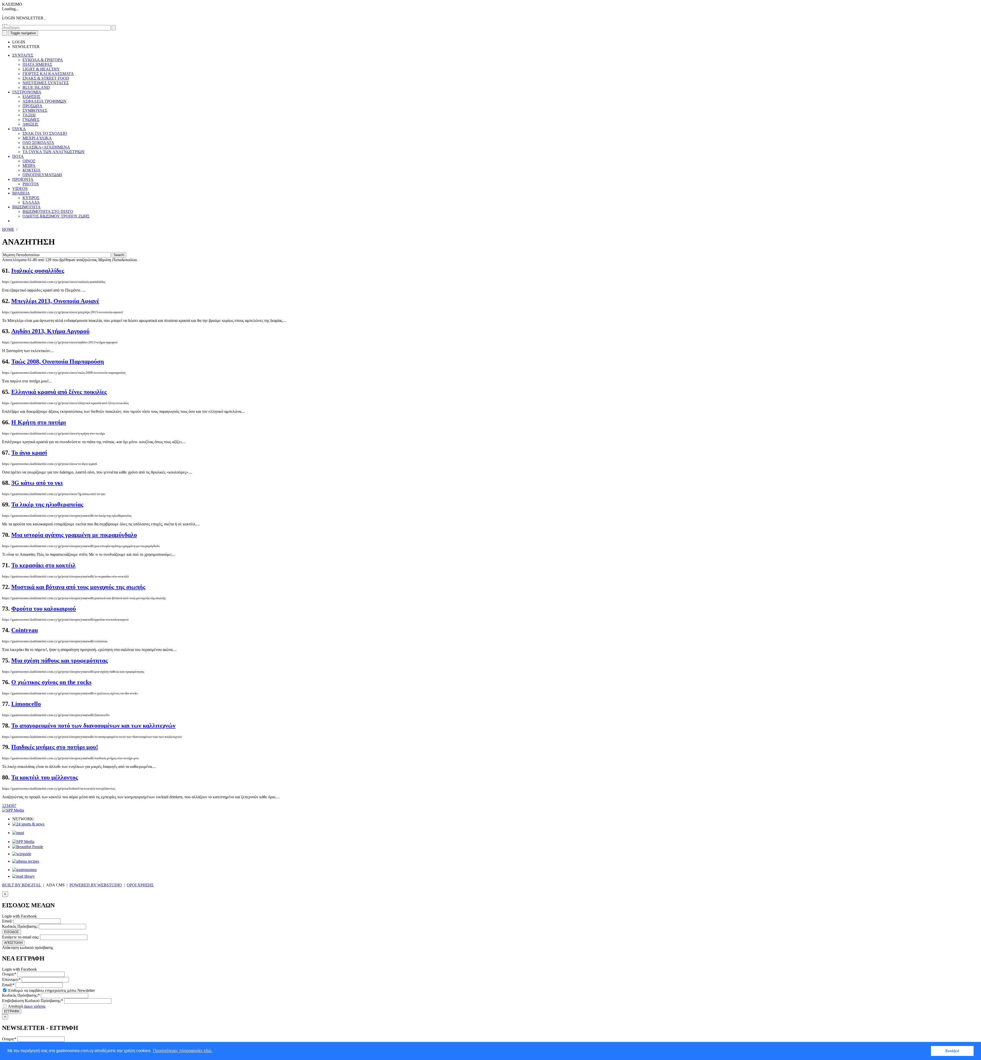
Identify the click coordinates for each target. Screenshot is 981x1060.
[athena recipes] (25, 861)
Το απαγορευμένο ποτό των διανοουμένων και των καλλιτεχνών (93, 725)
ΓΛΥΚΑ (19, 129)
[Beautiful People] (27, 847)
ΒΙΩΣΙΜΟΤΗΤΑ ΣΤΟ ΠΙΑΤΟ (47, 211)
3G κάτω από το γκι (37, 482)
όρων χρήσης (34, 1006)
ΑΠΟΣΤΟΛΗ (13, 943)
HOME (8, 229)
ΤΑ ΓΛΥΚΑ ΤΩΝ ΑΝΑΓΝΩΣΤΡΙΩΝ (53, 152)
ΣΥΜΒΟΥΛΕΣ (34, 110)
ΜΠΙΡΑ (29, 165)
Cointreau (24, 630)
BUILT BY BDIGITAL (21, 885)
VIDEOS (20, 188)
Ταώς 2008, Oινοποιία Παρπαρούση (57, 361)
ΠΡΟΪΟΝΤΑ (22, 179)
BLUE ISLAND (36, 87)
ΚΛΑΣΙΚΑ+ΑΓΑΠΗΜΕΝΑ (46, 147)
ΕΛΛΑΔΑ (31, 202)
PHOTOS (30, 184)
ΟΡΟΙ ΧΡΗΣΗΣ (140, 885)
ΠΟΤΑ (18, 156)
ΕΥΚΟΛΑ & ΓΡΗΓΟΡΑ (42, 60)
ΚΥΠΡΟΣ (30, 198)
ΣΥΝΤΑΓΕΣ (22, 55)
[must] (18, 832)
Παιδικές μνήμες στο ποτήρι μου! (54, 747)
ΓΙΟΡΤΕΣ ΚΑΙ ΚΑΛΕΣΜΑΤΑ (48, 73)
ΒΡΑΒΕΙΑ (21, 193)
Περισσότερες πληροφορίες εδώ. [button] (182, 1051)
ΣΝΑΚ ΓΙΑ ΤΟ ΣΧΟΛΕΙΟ (44, 133)
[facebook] (2, 22)
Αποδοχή (26, 1006)
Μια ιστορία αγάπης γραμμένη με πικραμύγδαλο (74, 535)
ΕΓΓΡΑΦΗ (11, 1011)
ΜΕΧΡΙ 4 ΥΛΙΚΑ (37, 138)
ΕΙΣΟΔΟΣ (11, 932)
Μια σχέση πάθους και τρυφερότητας (59, 660)
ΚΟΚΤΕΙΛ (31, 170)
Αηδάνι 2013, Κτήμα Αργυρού (50, 331)
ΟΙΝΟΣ (28, 161)
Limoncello (26, 704)
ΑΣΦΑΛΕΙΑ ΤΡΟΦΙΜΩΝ (44, 101)
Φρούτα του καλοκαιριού (43, 608)
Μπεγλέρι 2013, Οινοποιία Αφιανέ (55, 301)
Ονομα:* (9, 974)
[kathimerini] (23, 841)
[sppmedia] (13, 810)
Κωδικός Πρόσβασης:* (21, 995)
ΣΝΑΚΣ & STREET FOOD (45, 78)
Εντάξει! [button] (952, 1051)
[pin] (6, 22)
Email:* (8, 985)
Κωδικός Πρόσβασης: (20, 926)
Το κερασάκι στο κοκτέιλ (43, 565)
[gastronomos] (24, 870)
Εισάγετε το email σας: (20, 937)
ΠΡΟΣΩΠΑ (32, 106)
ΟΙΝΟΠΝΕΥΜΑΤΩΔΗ (42, 175)
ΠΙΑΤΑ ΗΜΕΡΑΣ (37, 64)
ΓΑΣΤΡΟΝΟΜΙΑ (26, 92)
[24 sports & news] (28, 824)
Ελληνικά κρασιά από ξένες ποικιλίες (59, 392)
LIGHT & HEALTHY (41, 69)
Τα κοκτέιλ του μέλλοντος (44, 777)
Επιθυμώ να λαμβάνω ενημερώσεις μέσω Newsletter (51, 990)
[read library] (23, 876)
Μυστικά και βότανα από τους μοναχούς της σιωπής (78, 587)
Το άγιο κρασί (29, 452)
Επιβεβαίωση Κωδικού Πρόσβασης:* (32, 1000)
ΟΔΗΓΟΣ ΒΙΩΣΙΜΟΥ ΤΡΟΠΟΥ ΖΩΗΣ (55, 216)
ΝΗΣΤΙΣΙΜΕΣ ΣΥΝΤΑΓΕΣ (45, 83)
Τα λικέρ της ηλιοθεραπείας (47, 504)
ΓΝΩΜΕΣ (30, 119)
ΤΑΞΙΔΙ (29, 115)
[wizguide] (21, 854)
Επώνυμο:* (11, 979)
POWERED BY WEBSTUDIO (95, 885)
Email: (7, 921)
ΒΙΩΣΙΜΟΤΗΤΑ (26, 207)
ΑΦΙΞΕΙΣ (30, 124)
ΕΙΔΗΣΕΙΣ (31, 96)
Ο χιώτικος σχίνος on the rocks (51, 682)
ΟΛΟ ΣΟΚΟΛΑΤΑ (38, 142)
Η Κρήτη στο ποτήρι (38, 422)
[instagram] (4, 22)
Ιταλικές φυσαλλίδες (37, 270)
